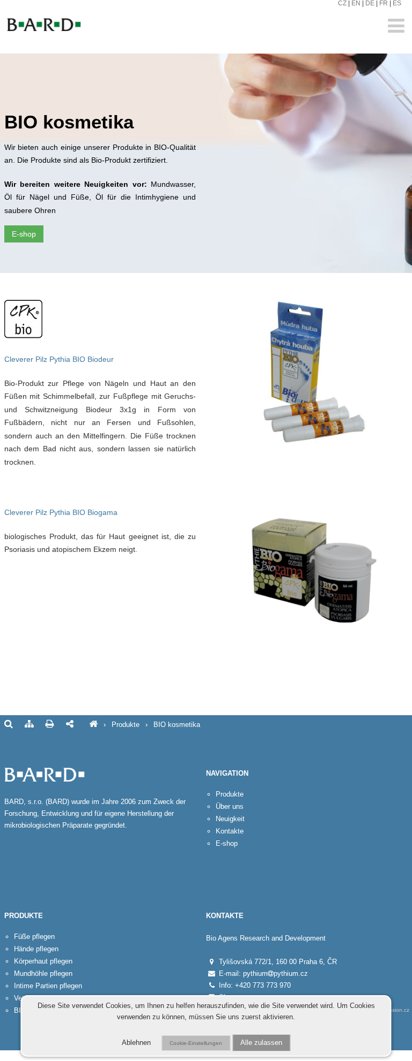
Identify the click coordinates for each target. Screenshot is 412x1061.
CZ (342, 3)
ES (397, 3)
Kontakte (230, 831)
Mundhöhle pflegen (43, 973)
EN (355, 3)
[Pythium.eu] (93, 725)
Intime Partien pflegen (48, 986)
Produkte (125, 725)
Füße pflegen (34, 937)
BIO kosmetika (176, 725)
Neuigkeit (230, 819)
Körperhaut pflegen (43, 961)
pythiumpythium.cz (275, 973)
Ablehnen (136, 1043)
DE (369, 3)
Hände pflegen (36, 949)
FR (383, 3)
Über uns (230, 806)
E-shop (24, 234)
